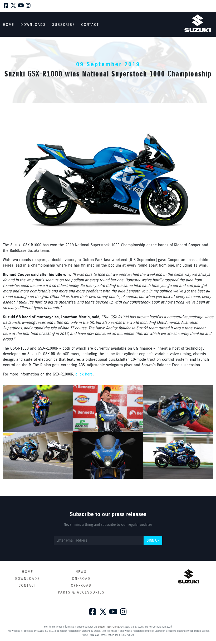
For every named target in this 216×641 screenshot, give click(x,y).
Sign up (153, 540)
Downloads (27, 578)
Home (27, 572)
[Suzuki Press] (197, 23)
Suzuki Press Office (108, 627)
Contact (27, 585)
